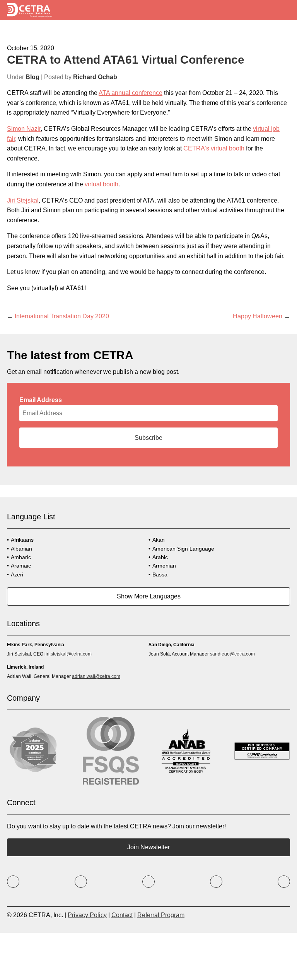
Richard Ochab (95, 77)
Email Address (40, 400)
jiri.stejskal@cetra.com (68, 654)
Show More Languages (149, 596)
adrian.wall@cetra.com (96, 676)
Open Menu (284, 10)
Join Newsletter (148, 847)
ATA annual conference (130, 93)
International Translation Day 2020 (62, 316)
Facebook (13, 881)
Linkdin (284, 881)
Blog (32, 77)
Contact (122, 915)
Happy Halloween (257, 316)
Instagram (148, 881)
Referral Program (160, 915)
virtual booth (101, 184)
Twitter (81, 881)
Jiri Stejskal (23, 200)
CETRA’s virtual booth (213, 148)
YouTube (216, 881)
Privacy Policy (87, 915)
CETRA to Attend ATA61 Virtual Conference (125, 59)
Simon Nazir (24, 128)
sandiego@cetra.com (232, 654)
